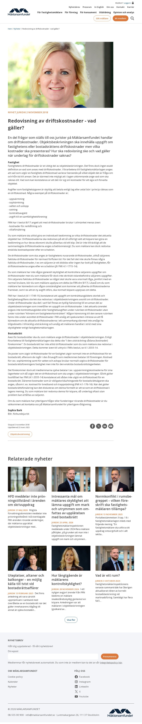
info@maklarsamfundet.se (40, 714)
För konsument (88, 12)
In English (99, 7)
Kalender (13, 681)
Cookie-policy (15, 676)
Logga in (127, 3)
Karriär (130, 7)
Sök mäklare (102, 18)
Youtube (83, 696)
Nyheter (17, 29)
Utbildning (105, 12)
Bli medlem (120, 18)
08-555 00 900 (16, 714)
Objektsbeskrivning (20, 434)
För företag (71, 12)
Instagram (85, 681)
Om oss (110, 7)
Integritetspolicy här (111, 662)
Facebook (84, 676)
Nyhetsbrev (74, 7)
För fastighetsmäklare (49, 12)
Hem (10, 29)
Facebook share (92, 426)
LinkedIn (104, 426)
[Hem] (19, 11)
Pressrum (87, 7)
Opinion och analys (123, 12)
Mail (110, 426)
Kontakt (120, 7)
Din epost (13, 651)
